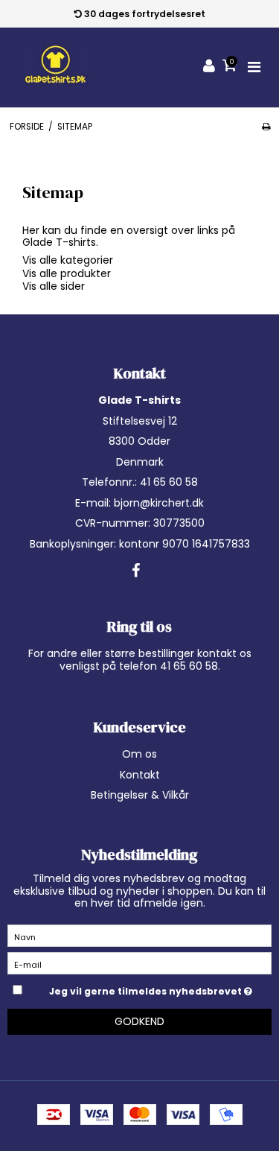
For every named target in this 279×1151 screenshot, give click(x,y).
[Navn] (139, 935)
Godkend (139, 1021)
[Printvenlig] (266, 127)
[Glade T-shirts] (55, 67)
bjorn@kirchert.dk (159, 502)
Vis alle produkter (66, 273)
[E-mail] (139, 962)
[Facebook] (136, 571)
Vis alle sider (53, 286)
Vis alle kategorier (67, 260)
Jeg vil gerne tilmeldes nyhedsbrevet (146, 989)
